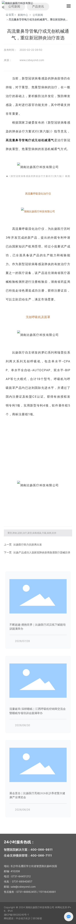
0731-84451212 (21, 876)
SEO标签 (37, 918)
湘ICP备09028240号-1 (16, 914)
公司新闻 (38, 14)
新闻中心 (23, 14)
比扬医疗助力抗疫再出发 (27, 544)
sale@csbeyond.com (23, 886)
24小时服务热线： (19, 842)
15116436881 (47, 891)
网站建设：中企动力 (14, 918)
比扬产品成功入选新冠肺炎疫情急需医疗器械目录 (41, 552)
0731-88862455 (26, 891)
